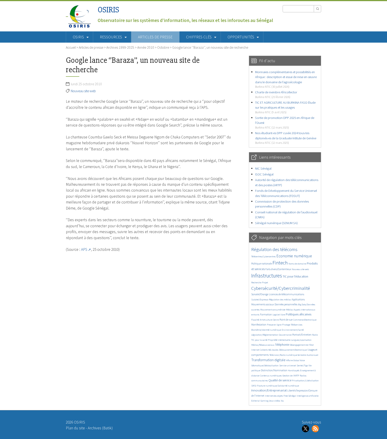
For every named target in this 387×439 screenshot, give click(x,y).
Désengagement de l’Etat (302, 344)
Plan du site (75, 428)
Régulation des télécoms (274, 249)
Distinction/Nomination (274, 370)
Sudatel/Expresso (259, 299)
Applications (298, 299)
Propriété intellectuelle (279, 340)
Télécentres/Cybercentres (263, 256)
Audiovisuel (312, 355)
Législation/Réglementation (264, 334)
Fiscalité (255, 319)
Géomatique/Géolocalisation (265, 365)
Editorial (255, 400)
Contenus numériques (271, 375)
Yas (282, 400)
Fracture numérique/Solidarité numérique (278, 385)
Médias (289, 309)
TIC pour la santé (259, 340)
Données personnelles (286, 304)
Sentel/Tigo (302, 365)
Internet (255, 349)
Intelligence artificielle (307, 395)
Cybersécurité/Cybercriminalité (280, 288)
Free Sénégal (290, 395)
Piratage (286, 324)
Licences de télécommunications (286, 294)
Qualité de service (280, 380)
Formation (266, 314)
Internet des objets (274, 395)
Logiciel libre (279, 314)
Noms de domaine (297, 263)
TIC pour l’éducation (295, 276)
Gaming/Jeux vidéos (270, 400)
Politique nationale (261, 263)
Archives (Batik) (100, 428)
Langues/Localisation (301, 340)
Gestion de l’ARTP (290, 375)
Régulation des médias (280, 299)
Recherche (256, 282)
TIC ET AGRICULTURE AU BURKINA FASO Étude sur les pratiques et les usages (285, 107)
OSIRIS (108, 10)
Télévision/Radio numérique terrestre (287, 355)
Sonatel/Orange (259, 294)
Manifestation (258, 324)
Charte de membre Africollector (276, 94)
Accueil (71, 47)
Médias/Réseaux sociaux (262, 344)
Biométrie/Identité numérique (266, 329)
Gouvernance (285, 334)
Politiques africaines (298, 314)
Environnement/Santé (293, 329)
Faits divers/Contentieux (278, 269)
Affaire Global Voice (295, 360)
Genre (276, 319)
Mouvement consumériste (272, 309)
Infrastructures (266, 275)
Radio (315, 334)
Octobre (163, 47)
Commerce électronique (304, 319)
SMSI (253, 385)
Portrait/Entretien (302, 334)
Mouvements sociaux (262, 304)
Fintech (280, 263)
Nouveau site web (83, 91)
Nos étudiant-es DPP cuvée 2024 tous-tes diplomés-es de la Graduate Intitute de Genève (285, 138)
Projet (265, 282)
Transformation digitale (268, 360)
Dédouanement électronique (293, 349)
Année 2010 (145, 47)
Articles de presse (155, 37)
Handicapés (293, 370)
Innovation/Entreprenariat (269, 390)
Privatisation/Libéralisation (305, 380)
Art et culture (266, 319)
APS (84, 249)
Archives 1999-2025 (120, 47)
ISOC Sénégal (264, 174)
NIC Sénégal (263, 168)
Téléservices (296, 324)
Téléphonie (282, 345)
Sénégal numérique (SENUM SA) (276, 223)
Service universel (287, 365)
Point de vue (286, 319)
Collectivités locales (269, 349)
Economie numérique (294, 255)
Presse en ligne (274, 324)
